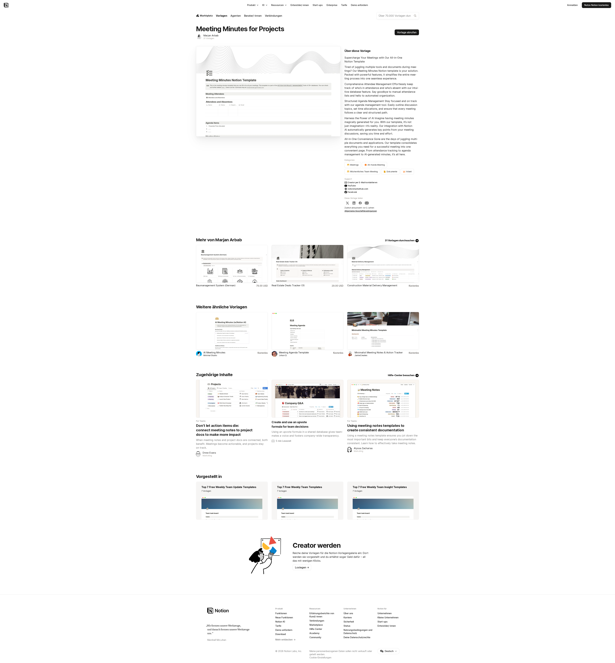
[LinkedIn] (354, 203)
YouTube (352, 185)
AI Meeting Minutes (214, 352)
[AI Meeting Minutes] (232, 331)
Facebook (352, 192)
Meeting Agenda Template (294, 352)
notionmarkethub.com (358, 189)
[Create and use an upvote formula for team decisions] (307, 398)
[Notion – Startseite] (6, 5)
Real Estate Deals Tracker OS (288, 285)
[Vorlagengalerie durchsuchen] (415, 15)
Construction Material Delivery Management (372, 285)
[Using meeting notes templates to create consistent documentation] (383, 398)
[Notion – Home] (239, 610)
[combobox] (398, 15)
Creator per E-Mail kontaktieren (362, 182)
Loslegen (302, 567)
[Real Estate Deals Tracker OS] (307, 264)
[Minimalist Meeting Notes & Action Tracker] (383, 331)
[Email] (367, 203)
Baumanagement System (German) (215, 285)
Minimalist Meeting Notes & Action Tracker (379, 352)
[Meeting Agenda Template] (307, 331)
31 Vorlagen (208, 38)
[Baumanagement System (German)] (232, 264)
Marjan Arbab (210, 35)
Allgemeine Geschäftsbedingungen (360, 211)
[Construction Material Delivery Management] (383, 264)
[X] (347, 203)
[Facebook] (360, 203)
